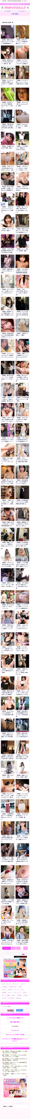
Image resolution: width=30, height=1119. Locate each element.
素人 (14, 995)
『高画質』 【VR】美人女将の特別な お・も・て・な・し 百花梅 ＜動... (22, 815)
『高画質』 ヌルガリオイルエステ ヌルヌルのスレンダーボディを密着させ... (22, 62)
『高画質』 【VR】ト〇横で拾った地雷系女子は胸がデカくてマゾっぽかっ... (7, 419)
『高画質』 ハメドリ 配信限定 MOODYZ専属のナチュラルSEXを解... (7, 901)
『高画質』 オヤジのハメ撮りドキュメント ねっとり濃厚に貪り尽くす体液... (22, 82)
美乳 (21, 986)
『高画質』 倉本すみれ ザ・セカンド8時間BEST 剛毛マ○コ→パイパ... (22, 41)
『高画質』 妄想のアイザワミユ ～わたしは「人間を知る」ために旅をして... (7, 584)
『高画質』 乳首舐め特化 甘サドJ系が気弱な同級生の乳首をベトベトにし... (7, 335)
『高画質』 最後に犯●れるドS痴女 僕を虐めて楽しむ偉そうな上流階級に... (7, 692)
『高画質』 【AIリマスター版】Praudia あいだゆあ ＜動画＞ (22, 104)
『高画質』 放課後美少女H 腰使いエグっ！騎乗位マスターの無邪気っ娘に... (22, 901)
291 (26, 948)
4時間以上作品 (13, 986)
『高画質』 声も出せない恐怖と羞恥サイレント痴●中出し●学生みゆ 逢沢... (22, 757)
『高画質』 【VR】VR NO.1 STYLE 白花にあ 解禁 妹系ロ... (22, 188)
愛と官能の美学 (15, 1022)
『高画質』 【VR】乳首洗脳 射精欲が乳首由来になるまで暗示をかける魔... (7, 250)
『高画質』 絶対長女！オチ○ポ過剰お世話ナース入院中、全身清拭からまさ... (7, 313)
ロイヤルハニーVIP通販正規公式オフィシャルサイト (15, 1039)
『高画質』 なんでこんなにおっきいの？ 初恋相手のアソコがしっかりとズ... (7, 355)
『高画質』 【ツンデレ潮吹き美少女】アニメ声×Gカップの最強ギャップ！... (7, 439)
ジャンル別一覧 (7, 11)
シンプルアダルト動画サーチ (15, 1017)
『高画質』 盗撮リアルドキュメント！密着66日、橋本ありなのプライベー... (7, 544)
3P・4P (5, 998)
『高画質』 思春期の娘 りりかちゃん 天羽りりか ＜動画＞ (7, 271)
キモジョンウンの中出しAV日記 (15, 1034)
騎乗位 (4, 992)
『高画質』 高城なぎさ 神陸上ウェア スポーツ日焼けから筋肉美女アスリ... (22, 230)
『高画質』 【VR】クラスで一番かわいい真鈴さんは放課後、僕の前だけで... (7, 399)
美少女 (26, 995)
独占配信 (19, 998)
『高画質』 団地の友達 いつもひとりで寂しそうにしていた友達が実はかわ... (22, 735)
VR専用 (20, 995)
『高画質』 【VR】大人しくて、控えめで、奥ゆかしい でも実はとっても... (22, 168)
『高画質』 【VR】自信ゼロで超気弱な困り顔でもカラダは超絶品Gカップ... (22, 439)
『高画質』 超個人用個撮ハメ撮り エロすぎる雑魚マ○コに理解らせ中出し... (22, 942)
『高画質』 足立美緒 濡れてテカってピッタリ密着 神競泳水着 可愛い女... (22, 502)
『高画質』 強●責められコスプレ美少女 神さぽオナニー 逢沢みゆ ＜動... (7, 62)
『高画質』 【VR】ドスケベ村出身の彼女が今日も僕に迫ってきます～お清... (7, 168)
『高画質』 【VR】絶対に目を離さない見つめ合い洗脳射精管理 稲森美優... (22, 271)
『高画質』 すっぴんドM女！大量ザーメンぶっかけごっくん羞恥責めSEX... (22, 606)
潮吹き (11, 989)
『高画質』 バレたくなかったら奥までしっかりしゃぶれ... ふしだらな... (22, 795)
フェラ (11, 992)
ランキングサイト (22, 11)
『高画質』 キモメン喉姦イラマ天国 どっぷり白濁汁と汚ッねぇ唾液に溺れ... (7, 859)
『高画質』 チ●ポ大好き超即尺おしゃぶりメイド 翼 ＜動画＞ (22, 399)
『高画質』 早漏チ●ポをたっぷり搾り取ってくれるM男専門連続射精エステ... (7, 524)
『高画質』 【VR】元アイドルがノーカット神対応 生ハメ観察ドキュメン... (22, 837)
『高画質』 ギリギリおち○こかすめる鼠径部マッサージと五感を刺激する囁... (7, 713)
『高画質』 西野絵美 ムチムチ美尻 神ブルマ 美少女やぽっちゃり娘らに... (22, 524)
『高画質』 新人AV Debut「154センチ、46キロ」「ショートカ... (7, 606)
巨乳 (25, 992)
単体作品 (5, 986)
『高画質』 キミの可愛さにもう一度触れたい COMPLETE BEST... (22, 148)
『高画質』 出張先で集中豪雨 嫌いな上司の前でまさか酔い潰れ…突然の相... (7, 757)
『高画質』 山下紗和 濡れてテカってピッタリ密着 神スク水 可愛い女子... (22, 544)
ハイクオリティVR (19, 989)
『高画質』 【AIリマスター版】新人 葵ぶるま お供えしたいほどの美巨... (7, 564)
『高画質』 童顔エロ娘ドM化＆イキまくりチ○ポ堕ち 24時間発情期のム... (7, 41)
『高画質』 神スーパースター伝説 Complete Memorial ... (7, 922)
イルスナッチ (15, 1030)
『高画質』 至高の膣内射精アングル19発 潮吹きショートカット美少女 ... (22, 482)
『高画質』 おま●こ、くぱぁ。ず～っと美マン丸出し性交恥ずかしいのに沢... (22, 692)
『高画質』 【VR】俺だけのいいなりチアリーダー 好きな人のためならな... (7, 942)
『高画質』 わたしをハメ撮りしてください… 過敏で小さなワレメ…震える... (7, 795)
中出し (4, 989)
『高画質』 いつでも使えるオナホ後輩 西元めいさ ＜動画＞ (7, 670)
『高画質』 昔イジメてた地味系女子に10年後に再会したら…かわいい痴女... (7, 482)
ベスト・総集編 (6, 995)
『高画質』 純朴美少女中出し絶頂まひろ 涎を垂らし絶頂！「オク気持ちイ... (22, 881)
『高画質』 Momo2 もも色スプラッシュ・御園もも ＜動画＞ (22, 126)
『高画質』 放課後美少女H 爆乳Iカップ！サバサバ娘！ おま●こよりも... (7, 881)
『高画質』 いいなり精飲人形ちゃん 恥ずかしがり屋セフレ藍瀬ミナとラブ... (22, 564)
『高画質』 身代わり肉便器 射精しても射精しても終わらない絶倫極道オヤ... (7, 188)
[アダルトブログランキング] (11, 1010)
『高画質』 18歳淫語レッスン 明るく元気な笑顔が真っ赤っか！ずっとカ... (22, 922)
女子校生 (12, 998)
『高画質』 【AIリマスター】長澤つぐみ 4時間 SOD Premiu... (22, 419)
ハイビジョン (18, 992)
